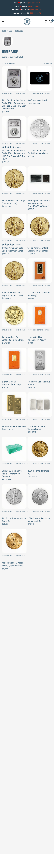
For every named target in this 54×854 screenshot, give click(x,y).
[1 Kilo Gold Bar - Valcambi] (14, 404)
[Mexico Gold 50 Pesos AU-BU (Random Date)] (14, 541)
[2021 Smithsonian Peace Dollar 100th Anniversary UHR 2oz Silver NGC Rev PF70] (14, 128)
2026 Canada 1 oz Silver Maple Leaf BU (39, 519)
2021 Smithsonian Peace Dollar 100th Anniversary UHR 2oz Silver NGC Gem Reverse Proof (14, 104)
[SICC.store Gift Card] (40, 78)
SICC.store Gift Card (37, 100)
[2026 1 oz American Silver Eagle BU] (14, 496)
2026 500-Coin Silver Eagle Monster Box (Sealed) (12, 474)
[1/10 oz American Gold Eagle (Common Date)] (14, 226)
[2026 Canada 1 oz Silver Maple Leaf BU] (40, 496)
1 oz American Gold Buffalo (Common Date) (13, 338)
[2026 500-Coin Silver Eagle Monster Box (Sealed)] (14, 449)
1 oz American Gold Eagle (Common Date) (14, 202)
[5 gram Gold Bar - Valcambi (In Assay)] (14, 360)
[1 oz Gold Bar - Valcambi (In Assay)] (40, 270)
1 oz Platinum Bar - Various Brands (36, 427)
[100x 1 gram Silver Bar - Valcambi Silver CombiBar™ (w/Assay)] (40, 178)
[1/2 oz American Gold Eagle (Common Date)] (14, 270)
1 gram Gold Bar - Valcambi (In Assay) (37, 338)
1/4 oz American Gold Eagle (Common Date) (38, 249)
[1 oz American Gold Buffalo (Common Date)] (14, 315)
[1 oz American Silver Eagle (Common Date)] (40, 128)
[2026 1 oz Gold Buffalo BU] (40, 449)
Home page (19, 30)
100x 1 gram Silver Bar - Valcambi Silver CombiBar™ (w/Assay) (39, 203)
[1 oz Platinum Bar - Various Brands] (40, 404)
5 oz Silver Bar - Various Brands (39, 383)
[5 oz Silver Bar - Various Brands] (40, 360)
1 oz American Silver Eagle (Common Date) (38, 151)
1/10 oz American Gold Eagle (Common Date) (12, 249)
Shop (10, 30)
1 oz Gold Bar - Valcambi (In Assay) (39, 293)
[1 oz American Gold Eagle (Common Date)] (14, 178)
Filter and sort (10, 63)
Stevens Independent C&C (13, 93)
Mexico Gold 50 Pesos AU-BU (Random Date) (12, 564)
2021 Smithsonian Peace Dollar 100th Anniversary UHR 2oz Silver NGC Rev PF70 (13, 154)
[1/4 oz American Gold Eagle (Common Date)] (40, 226)
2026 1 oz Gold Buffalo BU (38, 472)
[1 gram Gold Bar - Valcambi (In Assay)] (40, 315)
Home (4, 30)
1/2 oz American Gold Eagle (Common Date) (12, 293)
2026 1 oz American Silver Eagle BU (14, 519)
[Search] (46, 21)
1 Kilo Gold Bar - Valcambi (14, 426)
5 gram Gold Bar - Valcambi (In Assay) (11, 383)
